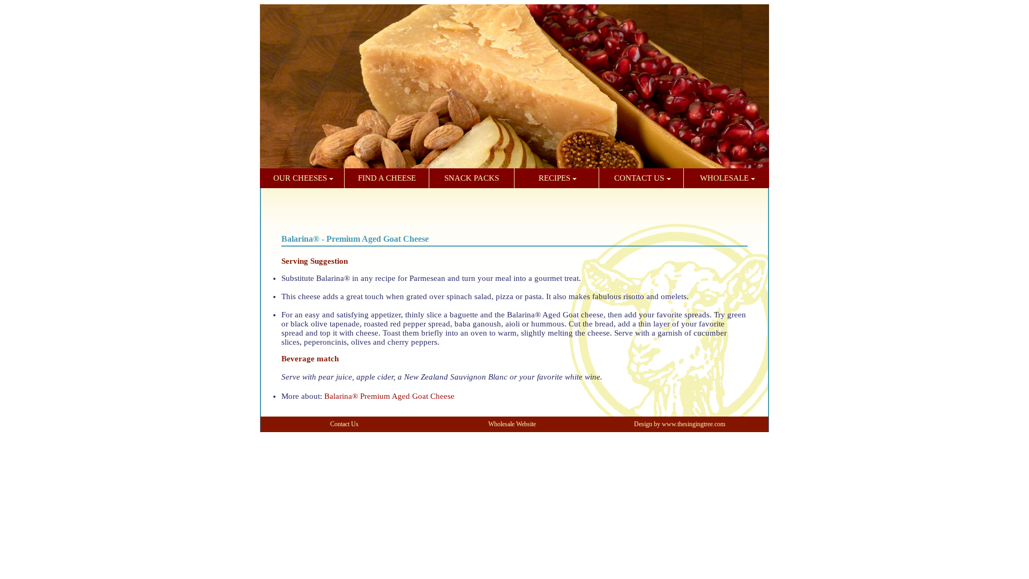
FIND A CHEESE (387, 178)
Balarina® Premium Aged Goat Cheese (389, 396)
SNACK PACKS (471, 178)
